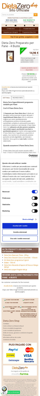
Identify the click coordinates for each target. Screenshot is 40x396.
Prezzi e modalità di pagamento (12, 328)
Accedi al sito (6, 87)
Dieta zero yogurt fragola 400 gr (15, 269)
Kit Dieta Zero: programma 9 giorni (16, 260)
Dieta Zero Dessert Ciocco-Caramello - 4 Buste (20, 257)
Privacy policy (7, 335)
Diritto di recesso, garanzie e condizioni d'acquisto (18, 333)
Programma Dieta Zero (29, 32)
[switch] (35, 198)
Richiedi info (18, 98)
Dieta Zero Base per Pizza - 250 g (16, 255)
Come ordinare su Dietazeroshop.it (13, 326)
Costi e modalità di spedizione (12, 330)
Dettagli (6, 98)
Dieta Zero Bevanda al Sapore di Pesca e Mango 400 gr (21, 266)
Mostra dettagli (28, 219)
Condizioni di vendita (9, 339)
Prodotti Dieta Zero (29, 29)
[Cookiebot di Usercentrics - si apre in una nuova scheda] (29, 156)
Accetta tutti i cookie (20, 226)
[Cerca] (36, 14)
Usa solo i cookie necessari (20, 238)
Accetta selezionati (20, 232)
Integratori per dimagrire (10, 32)
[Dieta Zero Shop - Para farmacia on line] (20, 7)
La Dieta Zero (11, 29)
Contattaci (6, 323)
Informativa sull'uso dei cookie (12, 337)
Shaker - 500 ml (9, 262)
